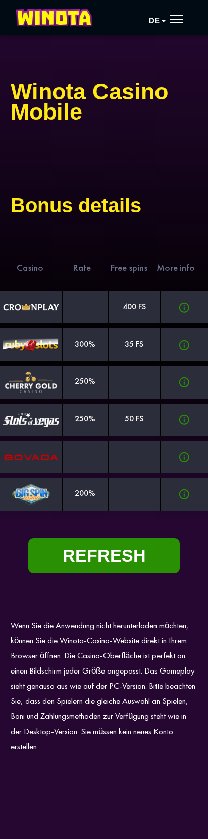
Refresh (104, 555)
